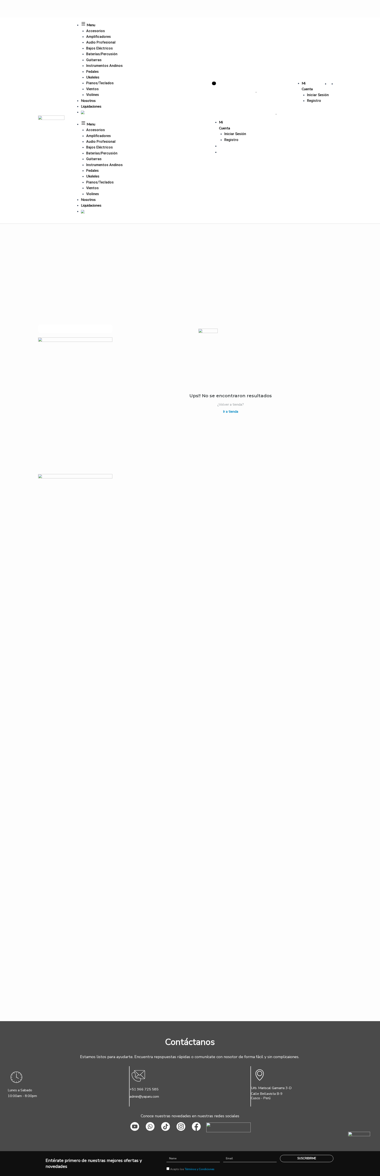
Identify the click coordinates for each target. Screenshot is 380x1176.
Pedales (92, 72)
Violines (92, 95)
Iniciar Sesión (318, 95)
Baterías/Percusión (101, 54)
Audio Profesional (100, 42)
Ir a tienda (230, 411)
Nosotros (88, 100)
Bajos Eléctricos (99, 48)
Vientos (92, 89)
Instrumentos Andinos (104, 66)
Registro (314, 101)
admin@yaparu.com (144, 1096)
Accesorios (95, 31)
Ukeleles (92, 77)
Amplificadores (98, 37)
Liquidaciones (91, 106)
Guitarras (94, 60)
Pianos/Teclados (100, 83)
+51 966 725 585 (144, 1089)
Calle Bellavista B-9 (267, 1094)
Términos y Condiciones (199, 1169)
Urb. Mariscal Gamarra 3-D (271, 1088)
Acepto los (192, 1169)
